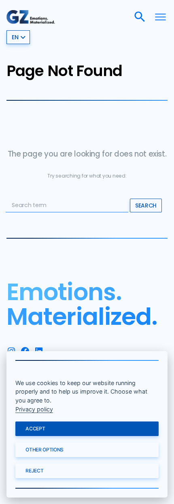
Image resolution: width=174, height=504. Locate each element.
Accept (35, 429)
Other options (44, 450)
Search (145, 205)
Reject (34, 471)
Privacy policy (34, 409)
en (15, 37)
